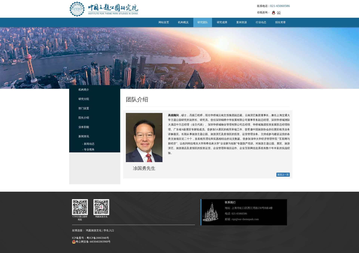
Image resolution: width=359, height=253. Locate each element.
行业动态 (261, 22)
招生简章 (280, 22)
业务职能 (84, 127)
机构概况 (183, 22)
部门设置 (84, 108)
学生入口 (109, 230)
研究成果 (222, 22)
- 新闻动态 (88, 143)
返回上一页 (283, 174)
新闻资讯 (84, 136)
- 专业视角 (88, 149)
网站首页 (164, 22)
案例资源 (241, 22)
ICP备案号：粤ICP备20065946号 (90, 238)
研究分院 (84, 99)
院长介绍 (84, 117)
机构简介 (84, 89)
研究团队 (202, 22)
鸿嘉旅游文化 (94, 230)
